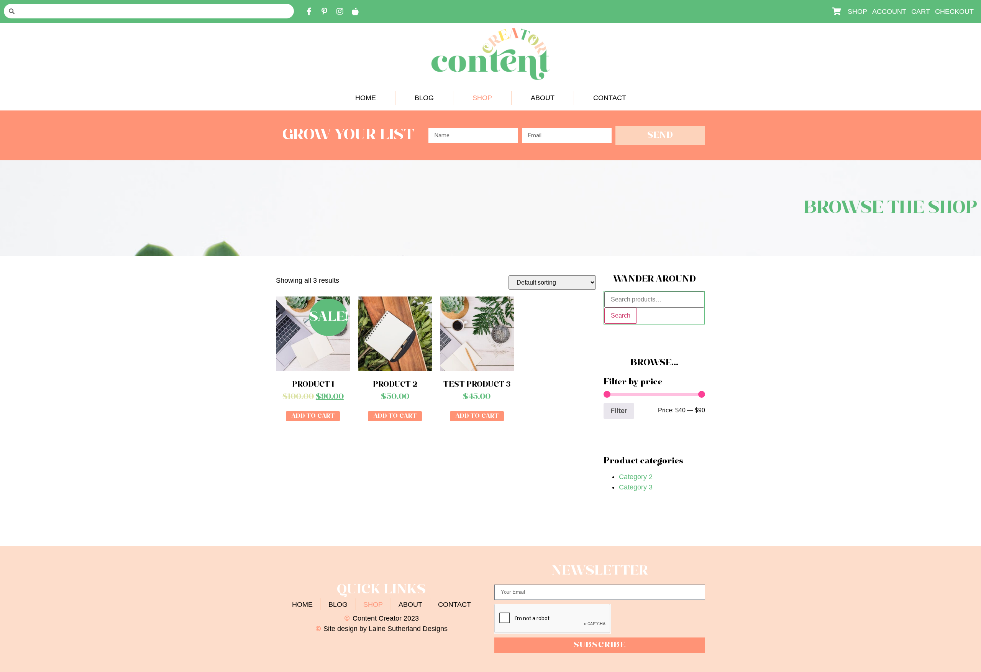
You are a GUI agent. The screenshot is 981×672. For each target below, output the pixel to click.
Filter (618, 411)
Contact (609, 98)
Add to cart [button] (313, 416)
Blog (424, 98)
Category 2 (636, 477)
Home (365, 98)
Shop (482, 98)
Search (620, 315)
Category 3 (636, 487)
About (542, 98)
